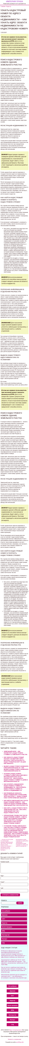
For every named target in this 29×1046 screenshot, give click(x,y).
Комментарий (5, 862)
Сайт (2, 888)
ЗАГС (3, 919)
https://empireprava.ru (15, 1030)
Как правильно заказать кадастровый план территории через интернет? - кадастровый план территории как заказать (15, 795)
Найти (20, 903)
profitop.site (20, 1042)
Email (3, 882)
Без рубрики (6, 911)
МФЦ (3, 931)
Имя (2, 876)
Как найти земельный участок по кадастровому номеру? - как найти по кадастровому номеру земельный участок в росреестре (16, 803)
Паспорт (4, 939)
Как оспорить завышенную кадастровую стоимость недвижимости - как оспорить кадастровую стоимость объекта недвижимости (15, 787)
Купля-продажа (7, 927)
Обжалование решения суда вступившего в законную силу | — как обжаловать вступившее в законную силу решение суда (14, 976)
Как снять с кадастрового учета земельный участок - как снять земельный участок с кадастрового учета (15, 810)
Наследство (6, 935)
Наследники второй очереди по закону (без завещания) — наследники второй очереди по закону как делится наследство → (22, 843)
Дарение (4, 915)
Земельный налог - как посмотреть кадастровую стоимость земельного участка (15, 753)
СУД (3, 943)
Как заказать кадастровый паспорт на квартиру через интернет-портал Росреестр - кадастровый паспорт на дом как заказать (15, 760)
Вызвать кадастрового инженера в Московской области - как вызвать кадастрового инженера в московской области (16, 768)
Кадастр (4, 923)
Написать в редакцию (14, 1039)
